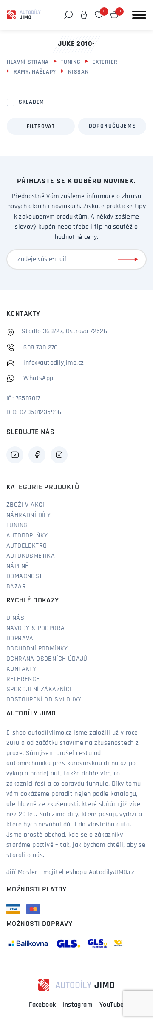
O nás (15, 618)
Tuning (70, 62)
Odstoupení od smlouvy (43, 699)
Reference (23, 679)
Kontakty (21, 669)
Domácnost (24, 576)
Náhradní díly (28, 515)
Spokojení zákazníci (39, 689)
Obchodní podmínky (37, 648)
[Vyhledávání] (68, 15)
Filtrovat (40, 126)
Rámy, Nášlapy (35, 72)
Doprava (20, 638)
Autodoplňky (27, 535)
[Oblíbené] (99, 15)
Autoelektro (26, 545)
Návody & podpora (35, 628)
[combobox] (112, 126)
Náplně (17, 566)
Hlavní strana (28, 62)
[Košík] (114, 15)
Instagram (77, 1005)
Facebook (42, 1005)
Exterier (105, 62)
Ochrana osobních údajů (47, 659)
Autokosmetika (30, 556)
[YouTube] (14, 454)
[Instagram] (59, 454)
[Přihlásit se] (130, 259)
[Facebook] (36, 454)
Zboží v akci (25, 505)
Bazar (16, 586)
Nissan (78, 72)
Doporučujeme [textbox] (112, 126)
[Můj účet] (83, 15)
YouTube (111, 1005)
